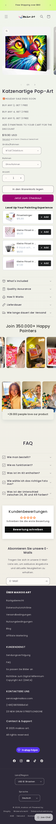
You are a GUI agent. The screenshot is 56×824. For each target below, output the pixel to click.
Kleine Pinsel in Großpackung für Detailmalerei (26, 230)
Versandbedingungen (18, 614)
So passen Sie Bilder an (19, 669)
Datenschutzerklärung (42, 811)
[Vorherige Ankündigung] (5, 5)
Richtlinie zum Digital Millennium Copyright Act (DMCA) (25, 678)
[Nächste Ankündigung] (50, 5)
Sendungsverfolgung (18, 655)
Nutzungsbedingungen (19, 621)
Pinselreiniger (24, 215)
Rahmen (6, 158)
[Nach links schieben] (21, 84)
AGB (12, 816)
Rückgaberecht (15, 600)
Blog (8, 628)
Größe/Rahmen (10, 144)
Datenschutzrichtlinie (18, 607)
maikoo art (26, 807)
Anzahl (5, 171)
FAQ (8, 662)
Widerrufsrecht (21, 811)
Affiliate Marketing (17, 635)
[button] (6, 16)
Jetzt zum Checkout (28, 198)
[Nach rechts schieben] (34, 84)
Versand (6, 139)
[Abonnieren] (46, 581)
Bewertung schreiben (28, 529)
